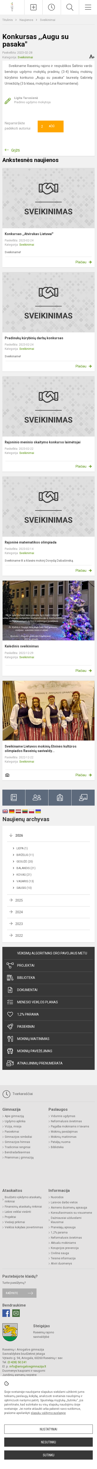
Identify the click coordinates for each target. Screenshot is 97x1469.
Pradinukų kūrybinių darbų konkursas (34, 338)
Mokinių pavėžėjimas (34, 1051)
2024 (19, 912)
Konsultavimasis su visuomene (71, 1212)
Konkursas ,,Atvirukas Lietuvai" (29, 234)
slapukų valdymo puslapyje (48, 1413)
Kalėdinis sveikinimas (22, 646)
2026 (19, 835)
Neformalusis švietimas (66, 1121)
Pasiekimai (26, 1026)
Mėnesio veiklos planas (37, 1002)
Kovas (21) (24, 874)
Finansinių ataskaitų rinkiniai (23, 1206)
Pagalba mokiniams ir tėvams (70, 1126)
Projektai (25, 965)
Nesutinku (48, 1442)
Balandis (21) (26, 868)
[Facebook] (6, 1313)
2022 (19, 935)
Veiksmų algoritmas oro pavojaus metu (52, 953)
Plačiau (81, 262)
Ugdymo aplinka (15, 1121)
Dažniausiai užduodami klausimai (66, 1220)
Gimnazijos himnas (17, 1142)
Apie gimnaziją (14, 1116)
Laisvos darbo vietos (64, 1202)
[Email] (16, 1313)
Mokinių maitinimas (33, 1039)
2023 (19, 924)
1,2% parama (28, 1014)
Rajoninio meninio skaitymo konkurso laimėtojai (43, 442)
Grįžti (15, 150)
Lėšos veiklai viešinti (18, 1211)
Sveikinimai (47, 20)
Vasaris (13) (25, 881)
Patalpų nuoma (60, 1142)
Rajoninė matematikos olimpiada (31, 542)
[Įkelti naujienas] (33, 7)
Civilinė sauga (60, 1253)
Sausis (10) (24, 888)
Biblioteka (26, 978)
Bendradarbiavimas (17, 1152)
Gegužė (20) (24, 861)
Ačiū (47, 126)
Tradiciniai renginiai (17, 1147)
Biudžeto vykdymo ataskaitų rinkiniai (23, 1199)
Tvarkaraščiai (22, 1094)
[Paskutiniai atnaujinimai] (52, 7)
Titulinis (7, 20)
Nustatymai (48, 1429)
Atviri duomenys (61, 1263)
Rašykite (12, 1293)
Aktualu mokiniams (63, 1243)
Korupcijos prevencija (65, 1248)
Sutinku (48, 1455)
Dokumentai (27, 990)
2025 (19, 900)
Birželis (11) (25, 855)
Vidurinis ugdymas (63, 1116)
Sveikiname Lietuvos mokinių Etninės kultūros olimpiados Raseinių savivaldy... (41, 748)
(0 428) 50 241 (17, 1362)
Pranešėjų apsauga (63, 1227)
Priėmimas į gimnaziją (19, 1157)
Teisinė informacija (63, 1258)
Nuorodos (57, 1197)
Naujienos (27, 20)
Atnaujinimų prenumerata (40, 1063)
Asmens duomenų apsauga (69, 1207)
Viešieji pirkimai (15, 1222)
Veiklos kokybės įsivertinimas (24, 1227)
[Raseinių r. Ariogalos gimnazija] (12, 6)
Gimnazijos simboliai (18, 1136)
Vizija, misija (13, 1126)
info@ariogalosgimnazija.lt (27, 1366)
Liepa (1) (22, 848)
